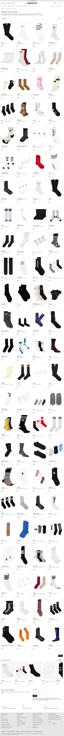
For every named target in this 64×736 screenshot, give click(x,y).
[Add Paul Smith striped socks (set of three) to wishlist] (30, 101)
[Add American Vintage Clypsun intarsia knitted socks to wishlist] (14, 311)
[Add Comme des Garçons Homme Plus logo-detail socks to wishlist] (14, 626)
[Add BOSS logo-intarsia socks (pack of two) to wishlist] (30, 154)
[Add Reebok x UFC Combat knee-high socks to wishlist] (62, 494)
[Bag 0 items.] (62, 3)
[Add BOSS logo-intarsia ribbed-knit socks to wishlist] (46, 337)
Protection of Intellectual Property (26, 731)
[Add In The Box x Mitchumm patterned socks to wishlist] (46, 599)
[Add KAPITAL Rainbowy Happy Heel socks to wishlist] (62, 101)
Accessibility (18, 731)
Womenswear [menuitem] (3, 3)
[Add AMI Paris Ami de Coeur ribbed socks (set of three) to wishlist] (14, 364)
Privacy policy (3, 731)
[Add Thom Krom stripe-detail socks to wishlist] (14, 285)
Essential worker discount (37, 724)
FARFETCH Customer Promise (6, 727)
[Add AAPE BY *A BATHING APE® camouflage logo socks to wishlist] (30, 127)
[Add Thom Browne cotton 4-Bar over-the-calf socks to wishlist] (30, 547)
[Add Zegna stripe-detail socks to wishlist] (46, 442)
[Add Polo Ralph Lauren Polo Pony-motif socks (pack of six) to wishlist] (46, 206)
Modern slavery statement (21, 722)
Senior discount (35, 727)
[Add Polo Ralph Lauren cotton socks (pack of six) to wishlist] (14, 49)
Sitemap (18, 725)
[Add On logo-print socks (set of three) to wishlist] (46, 232)
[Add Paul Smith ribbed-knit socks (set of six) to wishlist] (14, 416)
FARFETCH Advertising (21, 724)
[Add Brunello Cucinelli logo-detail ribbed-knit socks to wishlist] (30, 494)
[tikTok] (52, 724)
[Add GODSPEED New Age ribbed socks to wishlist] (30, 626)
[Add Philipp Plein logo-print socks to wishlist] (14, 574)
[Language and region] (55, 3)
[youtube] (57, 724)
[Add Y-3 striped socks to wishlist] (30, 364)
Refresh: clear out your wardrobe (53, 715)
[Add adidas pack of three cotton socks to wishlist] (46, 364)
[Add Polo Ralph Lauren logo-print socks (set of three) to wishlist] (14, 547)
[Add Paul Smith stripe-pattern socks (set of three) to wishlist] (62, 232)
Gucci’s (20, 14)
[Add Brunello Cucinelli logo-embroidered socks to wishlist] (30, 232)
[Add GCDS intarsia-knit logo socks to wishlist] (62, 154)
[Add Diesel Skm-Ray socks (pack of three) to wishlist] (46, 416)
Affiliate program (35, 715)
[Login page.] (57, 3)
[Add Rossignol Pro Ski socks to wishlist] (62, 626)
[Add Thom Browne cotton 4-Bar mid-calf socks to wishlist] (30, 258)
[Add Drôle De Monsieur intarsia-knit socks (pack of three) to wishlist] (46, 285)
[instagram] (49, 724)
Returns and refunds (4, 720)
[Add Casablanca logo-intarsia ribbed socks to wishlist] (46, 179)
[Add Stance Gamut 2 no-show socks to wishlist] (62, 390)
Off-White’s (5, 14)
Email (33, 691)
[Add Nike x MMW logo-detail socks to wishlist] (14, 258)
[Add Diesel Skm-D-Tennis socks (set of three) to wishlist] (30, 49)
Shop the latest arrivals (33, 0)
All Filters (3, 18)
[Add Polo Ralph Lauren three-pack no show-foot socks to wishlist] (62, 442)
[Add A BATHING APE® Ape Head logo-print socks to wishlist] (14, 154)
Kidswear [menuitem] (13, 3)
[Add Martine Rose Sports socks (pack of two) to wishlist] (30, 337)
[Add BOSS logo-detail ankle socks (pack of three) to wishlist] (46, 521)
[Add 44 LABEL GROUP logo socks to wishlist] (30, 206)
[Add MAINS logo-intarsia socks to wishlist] (62, 311)
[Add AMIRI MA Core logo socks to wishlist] (30, 416)
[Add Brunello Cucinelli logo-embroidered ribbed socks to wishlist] (14, 442)
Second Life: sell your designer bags (54, 717)
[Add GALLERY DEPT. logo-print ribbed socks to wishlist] (46, 154)
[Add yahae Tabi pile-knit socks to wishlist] (14, 521)
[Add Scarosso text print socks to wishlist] (30, 521)
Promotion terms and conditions (6, 725)
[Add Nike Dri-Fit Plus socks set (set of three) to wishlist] (46, 468)
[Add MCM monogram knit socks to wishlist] (30, 75)
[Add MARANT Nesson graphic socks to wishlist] (62, 75)
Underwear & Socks (9, 8)
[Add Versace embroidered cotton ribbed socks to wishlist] (30, 311)
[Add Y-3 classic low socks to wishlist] (30, 285)
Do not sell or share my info (38, 731)
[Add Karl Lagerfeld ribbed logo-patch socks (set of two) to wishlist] (14, 75)
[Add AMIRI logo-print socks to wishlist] (62, 127)
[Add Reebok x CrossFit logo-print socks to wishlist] (62, 574)
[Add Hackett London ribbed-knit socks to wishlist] (14, 179)
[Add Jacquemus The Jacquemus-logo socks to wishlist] (30, 23)
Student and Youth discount (37, 722)
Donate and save (35, 725)
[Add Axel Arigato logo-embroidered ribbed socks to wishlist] (14, 232)
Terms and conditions (10, 731)
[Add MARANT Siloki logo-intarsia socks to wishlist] (62, 468)
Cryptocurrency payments (5, 724)
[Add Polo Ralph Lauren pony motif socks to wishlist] (30, 390)
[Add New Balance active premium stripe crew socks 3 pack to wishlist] (46, 547)
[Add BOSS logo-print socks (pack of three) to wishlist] (62, 521)
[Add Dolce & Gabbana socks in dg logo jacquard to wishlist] (14, 390)
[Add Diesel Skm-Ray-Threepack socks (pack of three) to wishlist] (14, 494)
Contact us (3, 715)
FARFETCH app (19, 720)
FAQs (2, 717)
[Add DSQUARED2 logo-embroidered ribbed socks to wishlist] (62, 23)
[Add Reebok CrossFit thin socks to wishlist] (62, 285)
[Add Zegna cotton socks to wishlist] (14, 23)
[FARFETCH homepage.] (32, 3)
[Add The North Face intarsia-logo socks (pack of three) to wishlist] (30, 179)
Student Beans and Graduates (38, 720)
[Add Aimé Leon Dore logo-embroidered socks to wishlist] (14, 127)
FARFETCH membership (37, 717)
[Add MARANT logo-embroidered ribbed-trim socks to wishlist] (30, 468)
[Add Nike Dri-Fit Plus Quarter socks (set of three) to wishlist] (46, 390)
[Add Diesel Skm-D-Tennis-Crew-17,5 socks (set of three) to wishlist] (62, 258)
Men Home (2, 8)
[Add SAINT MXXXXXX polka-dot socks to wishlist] (62, 206)
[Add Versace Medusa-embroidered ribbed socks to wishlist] (62, 547)
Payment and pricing (4, 722)
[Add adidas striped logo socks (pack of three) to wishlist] (46, 127)
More (41, 14)
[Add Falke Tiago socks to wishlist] (46, 49)
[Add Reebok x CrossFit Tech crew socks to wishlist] (62, 337)
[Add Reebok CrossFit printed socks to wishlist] (30, 442)
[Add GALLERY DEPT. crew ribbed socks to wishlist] (46, 311)
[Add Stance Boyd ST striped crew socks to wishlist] (14, 206)
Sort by (59, 18)
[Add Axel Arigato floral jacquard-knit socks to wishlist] (62, 49)
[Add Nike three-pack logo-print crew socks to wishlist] (14, 101)
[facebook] (54, 724)
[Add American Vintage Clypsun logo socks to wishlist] (46, 75)
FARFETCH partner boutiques (22, 717)
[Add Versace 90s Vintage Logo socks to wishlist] (46, 23)
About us (18, 715)
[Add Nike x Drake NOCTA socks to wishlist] (30, 574)
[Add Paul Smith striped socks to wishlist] (14, 599)
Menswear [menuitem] (9, 3)
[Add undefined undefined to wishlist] (13, 663)
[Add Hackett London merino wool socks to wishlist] (46, 626)
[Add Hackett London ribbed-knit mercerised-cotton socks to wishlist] (46, 494)
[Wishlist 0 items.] (59, 3)
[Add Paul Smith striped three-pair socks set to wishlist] (14, 468)
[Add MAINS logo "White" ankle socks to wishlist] (46, 101)
